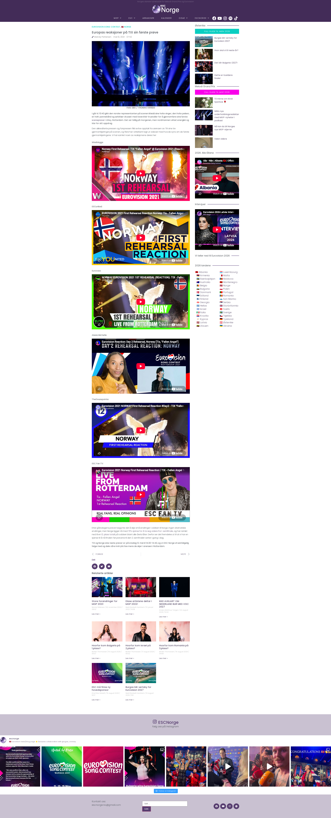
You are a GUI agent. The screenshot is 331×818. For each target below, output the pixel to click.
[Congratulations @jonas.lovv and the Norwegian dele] (311, 766)
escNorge (200, 18)
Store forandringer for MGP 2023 (104, 603)
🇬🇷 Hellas (202, 305)
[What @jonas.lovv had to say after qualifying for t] (269, 766)
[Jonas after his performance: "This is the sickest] (186, 766)
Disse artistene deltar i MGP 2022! (139, 603)
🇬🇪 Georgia (203, 302)
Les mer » (96, 614)
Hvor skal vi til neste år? (226, 50)
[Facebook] (214, 18)
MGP (116, 18)
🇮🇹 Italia (201, 312)
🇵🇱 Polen (225, 288)
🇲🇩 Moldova (226, 278)
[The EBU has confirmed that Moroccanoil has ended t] (20, 766)
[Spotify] (230, 18)
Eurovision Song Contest (106, 26)
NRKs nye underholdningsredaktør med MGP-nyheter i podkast (226, 116)
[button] (95, 566)
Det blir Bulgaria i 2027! (226, 62)
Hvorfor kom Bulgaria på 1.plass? (106, 647)
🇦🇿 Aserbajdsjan (206, 278)
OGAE (182, 18)
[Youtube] (220, 18)
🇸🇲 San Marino (228, 299)
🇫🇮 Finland (202, 299)
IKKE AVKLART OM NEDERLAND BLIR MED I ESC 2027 (174, 604)
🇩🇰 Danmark (204, 292)
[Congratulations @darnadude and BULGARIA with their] (145, 766)
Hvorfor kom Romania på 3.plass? (173, 647)
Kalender (166, 18)
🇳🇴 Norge (126, 26)
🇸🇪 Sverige (226, 312)
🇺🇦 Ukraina (226, 325)
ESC (131, 18)
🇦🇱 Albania (201, 272)
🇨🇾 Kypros (202, 319)
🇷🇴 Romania (227, 295)
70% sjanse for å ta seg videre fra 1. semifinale (150, 531)
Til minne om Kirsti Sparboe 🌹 (223, 100)
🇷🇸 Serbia (225, 302)
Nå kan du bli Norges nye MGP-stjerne (224, 128)
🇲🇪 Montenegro (228, 282)
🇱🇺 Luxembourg (229, 272)
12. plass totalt (108, 534)
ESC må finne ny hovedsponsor (101, 688)
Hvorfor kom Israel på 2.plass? (138, 647)
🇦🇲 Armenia (203, 275)
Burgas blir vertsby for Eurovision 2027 (138, 688)
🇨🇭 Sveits (225, 309)
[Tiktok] (236, 18)
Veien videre (220, 138)
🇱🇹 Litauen (202, 325)
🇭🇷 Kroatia (203, 315)
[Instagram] (225, 18)
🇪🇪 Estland (203, 295)
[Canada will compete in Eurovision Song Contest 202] (103, 766)
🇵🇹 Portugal (226, 292)
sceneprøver (98, 120)
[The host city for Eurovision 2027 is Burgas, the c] (62, 766)
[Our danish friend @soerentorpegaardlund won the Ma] (228, 766)
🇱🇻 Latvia (202, 322)
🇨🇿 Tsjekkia (226, 315)
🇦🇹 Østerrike (226, 322)
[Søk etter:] (164, 803)
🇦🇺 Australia (203, 282)
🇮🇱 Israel (201, 309)
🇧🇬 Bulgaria (203, 288)
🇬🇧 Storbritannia (229, 305)
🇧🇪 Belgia (202, 285)
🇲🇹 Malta (225, 275)
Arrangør (148, 18)
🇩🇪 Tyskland (226, 319)
